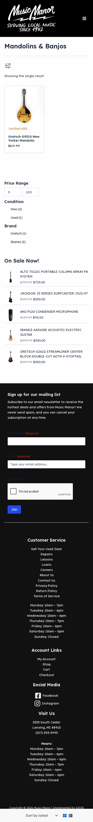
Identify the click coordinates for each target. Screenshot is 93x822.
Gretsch (18, 233)
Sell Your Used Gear (46, 549)
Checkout (46, 675)
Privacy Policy (46, 586)
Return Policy (46, 591)
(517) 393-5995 (46, 733)
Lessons (46, 559)
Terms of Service (47, 596)
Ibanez (18, 242)
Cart (46, 669)
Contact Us (46, 580)
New (16, 209)
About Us (47, 575)
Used (16, 218)
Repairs (47, 554)
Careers (46, 570)
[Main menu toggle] (84, 18)
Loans (46, 564)
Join (14, 509)
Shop (47, 664)
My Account (46, 659)
